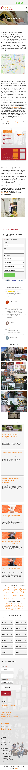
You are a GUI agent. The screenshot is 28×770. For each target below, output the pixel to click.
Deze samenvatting (13, 122)
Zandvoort (22, 598)
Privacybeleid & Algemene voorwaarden (11, 716)
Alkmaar (8, 605)
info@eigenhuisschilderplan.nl (8, 745)
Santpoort (15, 595)
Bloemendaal (6, 591)
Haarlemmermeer (6, 594)
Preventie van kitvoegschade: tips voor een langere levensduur (11, 480)
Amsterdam (8, 606)
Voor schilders (4, 721)
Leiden (20, 603)
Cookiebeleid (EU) (5, 723)
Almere (8, 603)
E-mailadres (7, 255)
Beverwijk (6, 589)
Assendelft (6, 588)
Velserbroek (23, 594)
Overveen (15, 594)
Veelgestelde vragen (6, 712)
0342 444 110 (6, 741)
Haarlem (14, 608)
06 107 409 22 (6, 743)
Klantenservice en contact (7, 714)
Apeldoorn (14, 603)
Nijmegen (19, 605)
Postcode (7, 242)
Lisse (15, 591)
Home (2, 703)
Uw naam (4, 666)
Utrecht (20, 610)
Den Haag (13, 605)
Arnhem (8, 608)
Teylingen (22, 591)
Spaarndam (23, 588)
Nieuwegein (20, 606)
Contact (25, 2)
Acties (2, 710)
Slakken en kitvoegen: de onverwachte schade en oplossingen (10, 436)
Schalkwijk (15, 598)
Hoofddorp (15, 588)
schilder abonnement (19, 93)
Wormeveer (23, 597)
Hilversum (13, 610)
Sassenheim (15, 597)
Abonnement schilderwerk (7, 708)
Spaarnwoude (22, 589)
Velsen (22, 592)
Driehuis (6, 592)
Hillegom (6, 598)
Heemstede (6, 597)
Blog (2, 718)
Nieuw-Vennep (15, 592)
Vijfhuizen (22, 595)
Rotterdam (20, 608)
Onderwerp (4, 679)
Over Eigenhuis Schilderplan (8, 705)
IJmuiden (15, 589)
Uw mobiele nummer (7, 673)
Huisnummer (8, 249)
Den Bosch (14, 606)
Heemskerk (6, 595)
